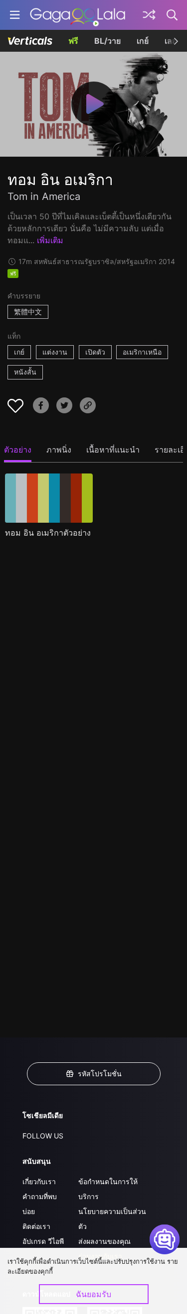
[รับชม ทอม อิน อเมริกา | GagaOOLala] (77, 15)
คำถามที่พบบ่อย (39, 1204)
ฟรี (73, 41)
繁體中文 (28, 311)
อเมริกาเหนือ (142, 352)
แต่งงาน (54, 352)
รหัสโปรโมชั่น (100, 1073)
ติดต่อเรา (36, 1226)
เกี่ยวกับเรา (39, 1181)
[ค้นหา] (173, 14)
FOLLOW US (42, 1135)
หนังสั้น (25, 372)
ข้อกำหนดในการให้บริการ (108, 1189)
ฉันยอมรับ (93, 1294)
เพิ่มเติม (50, 240)
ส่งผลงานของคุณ (104, 1241)
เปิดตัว (95, 352)
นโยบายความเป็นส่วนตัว (112, 1218)
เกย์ (143, 41)
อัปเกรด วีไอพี (43, 1241)
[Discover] (149, 14)
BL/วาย (107, 41)
